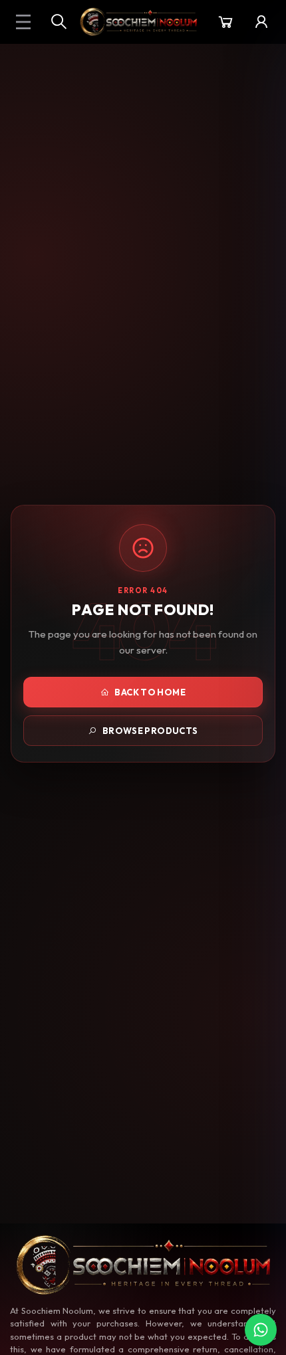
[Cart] (225, 22)
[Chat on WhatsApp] (261, 1330)
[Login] (261, 22)
